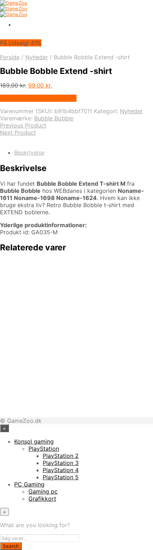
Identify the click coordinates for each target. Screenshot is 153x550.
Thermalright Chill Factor (65, 278)
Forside (10, 57)
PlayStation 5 (61, 477)
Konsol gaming (34, 441)
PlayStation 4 (61, 470)
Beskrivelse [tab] (29, 152)
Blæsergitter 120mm (57, 392)
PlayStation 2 (61, 455)
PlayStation (43, 448)
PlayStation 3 (61, 462)
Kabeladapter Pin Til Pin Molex (75, 316)
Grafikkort (42, 498)
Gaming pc (43, 491)
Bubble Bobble (53, 118)
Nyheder (36, 57)
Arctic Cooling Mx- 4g (60, 354)
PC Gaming (29, 484)
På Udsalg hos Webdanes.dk (38, 98)
